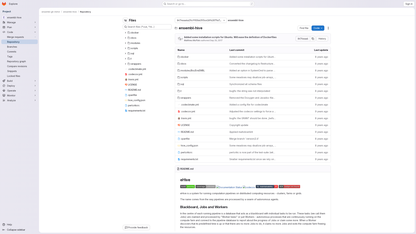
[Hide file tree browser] (125, 20)
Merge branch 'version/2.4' (244, 138)
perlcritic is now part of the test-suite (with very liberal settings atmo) (252, 152)
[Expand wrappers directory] (125, 64)
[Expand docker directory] (125, 33)
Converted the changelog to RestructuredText (252, 63)
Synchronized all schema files (245, 84)
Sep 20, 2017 (216, 40)
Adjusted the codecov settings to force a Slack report (252, 111)
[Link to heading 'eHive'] (192, 179)
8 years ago (321, 56)
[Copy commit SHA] (312, 38)
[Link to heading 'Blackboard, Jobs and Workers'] (229, 207)
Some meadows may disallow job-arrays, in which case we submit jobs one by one (252, 77)
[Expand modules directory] (125, 43)
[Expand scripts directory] (125, 48)
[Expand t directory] (125, 59)
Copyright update (238, 125)
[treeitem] (148, 32)
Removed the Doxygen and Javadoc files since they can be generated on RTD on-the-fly (252, 97)
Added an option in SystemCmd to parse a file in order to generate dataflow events (252, 70)
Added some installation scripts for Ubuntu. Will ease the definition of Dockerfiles (230, 37)
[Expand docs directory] (125, 38)
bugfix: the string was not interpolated (249, 91)
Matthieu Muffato (192, 40)
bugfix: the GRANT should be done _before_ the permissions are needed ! (252, 118)
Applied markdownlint (241, 131)
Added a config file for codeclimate (248, 104)
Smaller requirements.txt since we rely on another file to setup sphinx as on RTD (252, 159)
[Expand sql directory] (125, 53)
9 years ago (321, 84)
